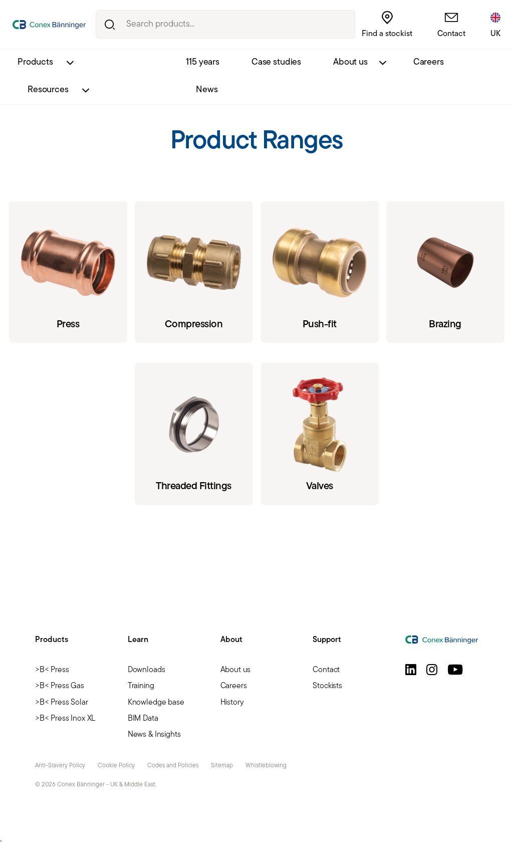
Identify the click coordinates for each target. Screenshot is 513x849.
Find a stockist (387, 34)
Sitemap (222, 766)
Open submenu (70, 63)
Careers (428, 62)
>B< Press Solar (61, 703)
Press (68, 272)
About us (350, 62)
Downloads (146, 670)
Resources (48, 90)
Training (141, 686)
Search (110, 24)
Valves (320, 434)
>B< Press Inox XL (65, 719)
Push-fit (320, 272)
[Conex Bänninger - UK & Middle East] (49, 24)
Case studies (276, 62)
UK (495, 34)
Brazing (445, 272)
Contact (451, 34)
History (232, 703)
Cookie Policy (116, 766)
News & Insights (154, 735)
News (206, 90)
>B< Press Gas (59, 686)
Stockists (327, 686)
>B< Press (52, 670)
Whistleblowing (266, 766)
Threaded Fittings (194, 434)
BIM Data (143, 719)
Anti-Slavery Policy (60, 766)
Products (35, 62)
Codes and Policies (172, 766)
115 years (202, 62)
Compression (194, 272)
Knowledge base (156, 703)
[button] (410, 669)
